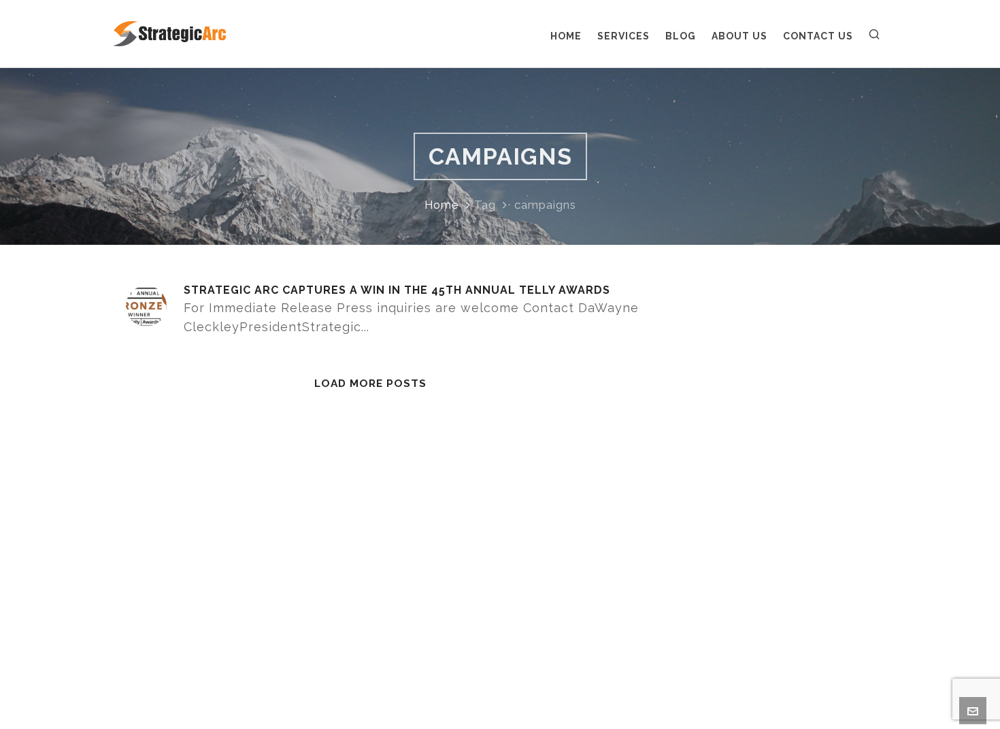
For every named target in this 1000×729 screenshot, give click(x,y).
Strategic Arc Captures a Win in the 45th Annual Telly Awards (397, 290)
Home (441, 204)
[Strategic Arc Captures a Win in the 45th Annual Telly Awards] (146, 306)
